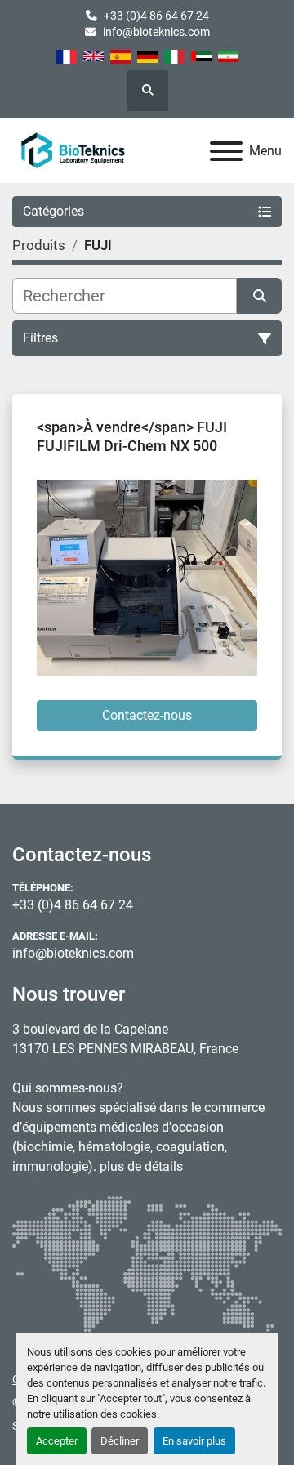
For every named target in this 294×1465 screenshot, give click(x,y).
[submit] (259, 296)
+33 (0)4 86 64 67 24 (156, 15)
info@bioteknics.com (156, 31)
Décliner (119, 1441)
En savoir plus (194, 1441)
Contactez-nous (147, 715)
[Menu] (226, 151)
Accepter (57, 1441)
